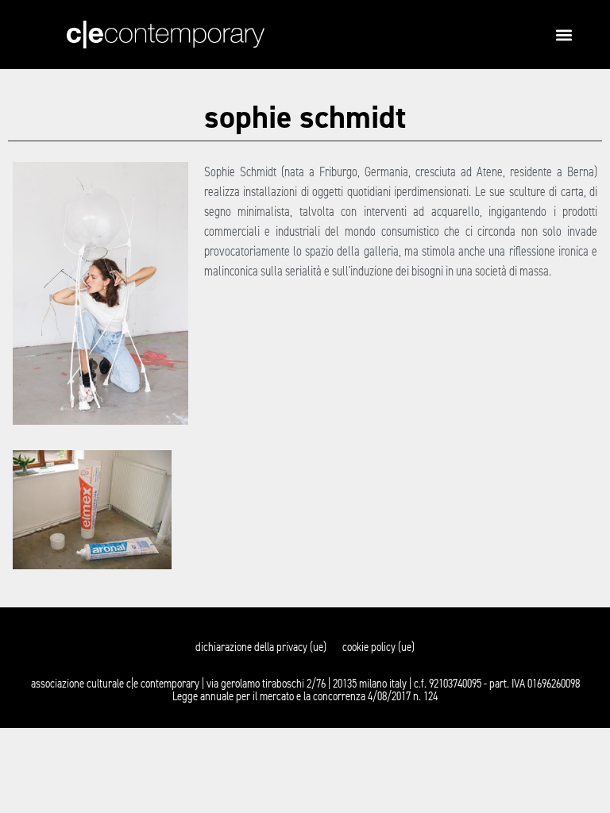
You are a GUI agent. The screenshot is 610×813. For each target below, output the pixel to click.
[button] (563, 34)
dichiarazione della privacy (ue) (260, 647)
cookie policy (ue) (378, 647)
